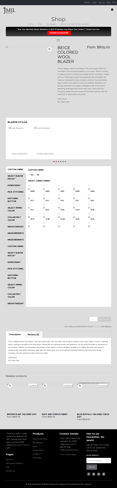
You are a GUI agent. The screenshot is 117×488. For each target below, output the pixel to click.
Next (106, 120)
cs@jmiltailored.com (68, 444)
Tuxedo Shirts (38, 450)
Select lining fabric (39, 181)
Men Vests (37, 458)
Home (30, 24)
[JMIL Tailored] (9, 10)
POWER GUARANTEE (59, 33)
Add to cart (104, 319)
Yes (31, 175)
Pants (35, 446)
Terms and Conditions (14, 463)
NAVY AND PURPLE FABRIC (55, 414)
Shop (40, 24)
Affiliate (87, 2)
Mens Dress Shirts (40, 439)
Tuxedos (36, 454)
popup (10, 386)
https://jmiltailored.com (69, 450)
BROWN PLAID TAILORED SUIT (22, 414)
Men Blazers (51, 24)
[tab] (15, 334)
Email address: (92, 455)
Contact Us (10, 471)
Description (15, 334)
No (38, 175)
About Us (9, 460)
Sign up (102, 2)
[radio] (20, 140)
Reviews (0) (33, 335)
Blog (108, 2)
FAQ (114, 2)
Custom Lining (36, 170)
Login (94, 2)
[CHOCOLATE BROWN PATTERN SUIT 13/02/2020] (115, 478)
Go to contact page (68, 454)
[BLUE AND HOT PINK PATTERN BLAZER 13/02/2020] (2, 478)
